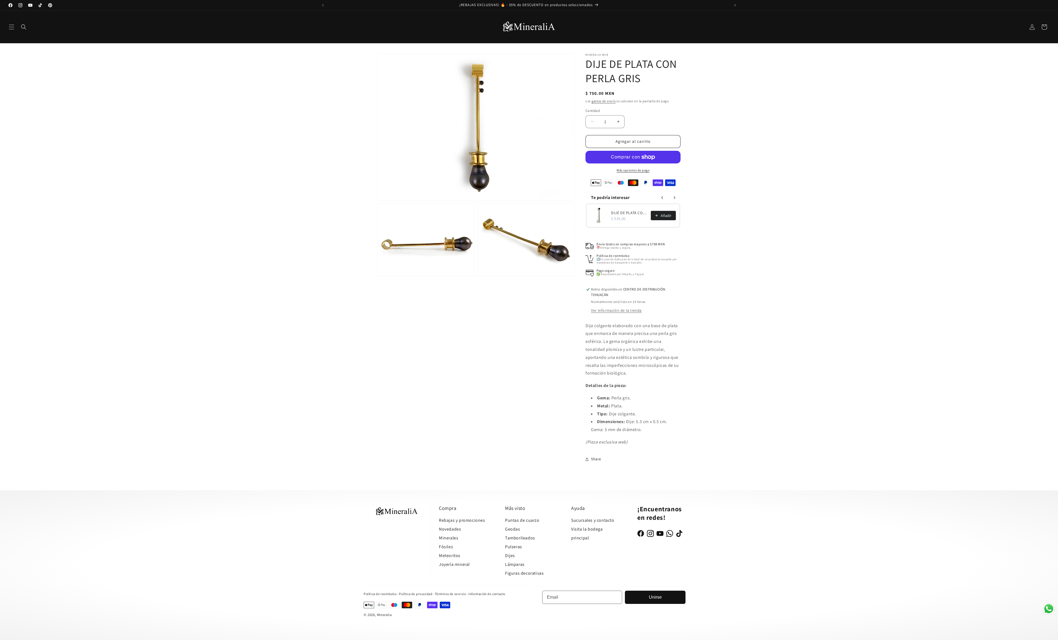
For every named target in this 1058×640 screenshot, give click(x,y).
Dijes (510, 555)
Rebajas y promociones (462, 520)
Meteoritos (449, 555)
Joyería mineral (454, 564)
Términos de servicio (450, 594)
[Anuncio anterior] (323, 5)
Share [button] (596, 458)
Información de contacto (486, 594)
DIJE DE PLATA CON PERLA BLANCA (629, 212)
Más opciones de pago (633, 170)
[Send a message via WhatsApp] (1048, 608)
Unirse (655, 597)
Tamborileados (520, 538)
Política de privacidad (416, 594)
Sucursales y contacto (592, 520)
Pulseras (513, 547)
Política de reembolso (380, 594)
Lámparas (515, 564)
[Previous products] (662, 197)
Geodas (512, 529)
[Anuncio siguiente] (735, 5)
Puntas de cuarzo (522, 520)
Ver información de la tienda (616, 310)
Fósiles (446, 547)
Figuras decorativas (524, 573)
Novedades (450, 529)
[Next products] (674, 197)
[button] (12, 27)
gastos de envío (604, 101)
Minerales (448, 538)
